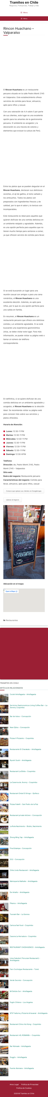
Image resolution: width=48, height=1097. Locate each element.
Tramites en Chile (24, 2)
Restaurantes (12, 620)
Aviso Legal (14, 1084)
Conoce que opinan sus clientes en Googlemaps (23, 491)
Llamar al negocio (12, 500)
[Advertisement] (24, 63)
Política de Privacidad (29, 1084)
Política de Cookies (24, 1088)
